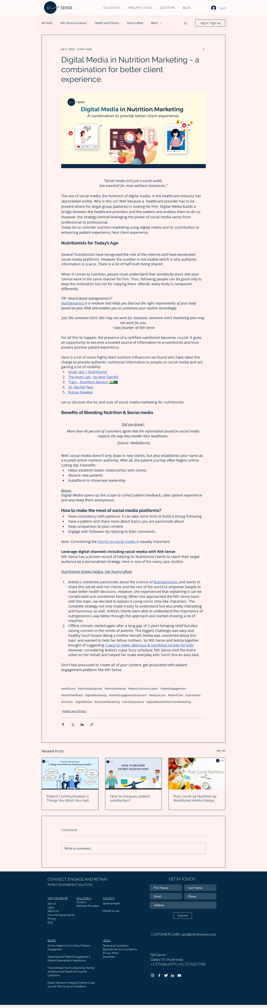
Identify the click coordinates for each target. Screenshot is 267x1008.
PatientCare (175, 695)
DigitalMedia (83, 701)
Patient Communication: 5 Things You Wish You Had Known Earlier (68, 798)
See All (221, 750)
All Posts (47, 23)
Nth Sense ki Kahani (73, 23)
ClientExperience (133, 701)
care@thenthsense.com (198, 934)
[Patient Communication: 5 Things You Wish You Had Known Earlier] (70, 774)
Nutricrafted (135, 23)
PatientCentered (115, 688)
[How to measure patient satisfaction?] (133, 774)
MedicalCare (157, 695)
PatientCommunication (143, 688)
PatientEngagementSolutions (128, 695)
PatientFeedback (72, 695)
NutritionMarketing (107, 701)
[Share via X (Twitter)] (72, 724)
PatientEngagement (173, 688)
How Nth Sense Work (60, 915)
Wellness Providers (87, 905)
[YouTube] (179, 975)
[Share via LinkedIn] (82, 724)
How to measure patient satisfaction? (130, 798)
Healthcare (68, 688)
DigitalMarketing (96, 695)
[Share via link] (92, 724)
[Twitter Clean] (166, 975)
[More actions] (203, 49)
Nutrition (67, 701)
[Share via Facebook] (63, 724)
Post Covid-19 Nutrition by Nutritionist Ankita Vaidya (195, 798)
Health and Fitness (107, 23)
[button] (185, 23)
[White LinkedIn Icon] (172, 975)
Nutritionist (193, 695)
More (154, 23)
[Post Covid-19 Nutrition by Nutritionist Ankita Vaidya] (197, 774)
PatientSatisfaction (90, 688)
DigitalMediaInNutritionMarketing (168, 701)
